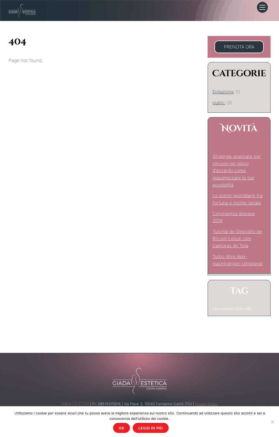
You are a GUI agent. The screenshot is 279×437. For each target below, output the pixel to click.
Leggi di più (150, 428)
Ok (122, 428)
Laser (248, 308)
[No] (272, 421)
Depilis (239, 308)
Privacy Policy (206, 404)
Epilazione (223, 91)
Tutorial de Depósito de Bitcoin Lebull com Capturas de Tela (237, 239)
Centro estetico (223, 308)
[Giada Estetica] (22, 10)
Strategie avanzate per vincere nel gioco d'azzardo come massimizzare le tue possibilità (237, 171)
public (219, 102)
